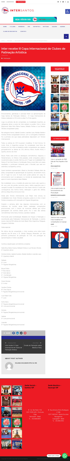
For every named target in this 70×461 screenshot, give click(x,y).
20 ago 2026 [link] (54, 197)
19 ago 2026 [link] (54, 226)
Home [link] (5, 26)
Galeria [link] (54, 26)
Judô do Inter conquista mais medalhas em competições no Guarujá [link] (58, 220)
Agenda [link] (62, 26)
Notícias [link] (46, 26)
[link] (67, 11)
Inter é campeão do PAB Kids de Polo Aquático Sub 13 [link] (59, 161)
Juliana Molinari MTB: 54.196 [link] (26, 363)
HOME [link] (3, 1)
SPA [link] (29, 26)
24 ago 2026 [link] (54, 168)
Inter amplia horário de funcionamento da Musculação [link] (58, 191)
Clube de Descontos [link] (10, 31)
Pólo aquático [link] (55, 166)
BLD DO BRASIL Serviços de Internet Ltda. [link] (57, 458)
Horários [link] (21, 26)
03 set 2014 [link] (4, 55)
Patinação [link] (9, 40)
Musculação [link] (61, 195)
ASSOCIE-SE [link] (10, 1)
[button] (64, 455)
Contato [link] (23, 31)
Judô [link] (52, 224)
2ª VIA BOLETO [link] (20, 1)
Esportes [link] (36, 26)
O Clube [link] (12, 26)
